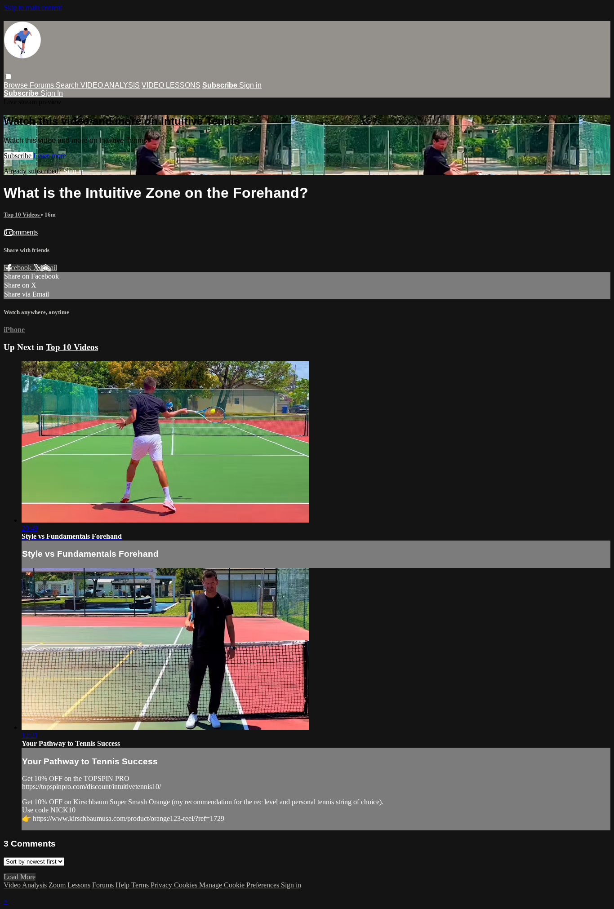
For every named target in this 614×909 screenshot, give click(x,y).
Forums (43, 85)
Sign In (51, 93)
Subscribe (18, 156)
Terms (141, 885)
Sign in (250, 85)
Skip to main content (33, 7)
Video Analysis (25, 885)
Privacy (162, 885)
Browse (17, 85)
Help (123, 885)
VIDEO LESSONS (171, 85)
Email (48, 267)
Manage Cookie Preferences (240, 885)
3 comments (21, 232)
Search (68, 85)
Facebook (18, 267)
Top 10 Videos (22, 214)
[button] (8, 77)
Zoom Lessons (69, 885)
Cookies (186, 885)
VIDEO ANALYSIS (110, 85)
